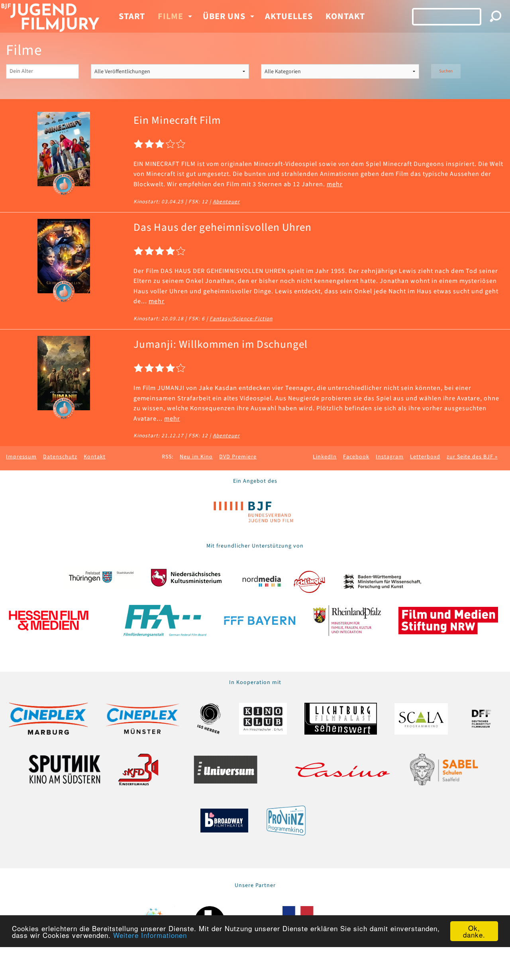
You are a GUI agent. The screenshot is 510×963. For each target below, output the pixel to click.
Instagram (390, 457)
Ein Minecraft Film (177, 120)
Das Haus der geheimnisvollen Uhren (222, 227)
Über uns (224, 16)
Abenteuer (226, 201)
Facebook (356, 457)
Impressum (21, 457)
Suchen (446, 71)
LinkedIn (325, 457)
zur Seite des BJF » (472, 457)
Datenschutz (60, 457)
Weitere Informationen (150, 935)
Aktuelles (289, 16)
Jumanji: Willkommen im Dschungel (220, 344)
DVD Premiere (238, 457)
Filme (170, 16)
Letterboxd (425, 457)
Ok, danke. (474, 931)
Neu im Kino (196, 457)
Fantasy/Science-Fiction (241, 318)
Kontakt (345, 16)
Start (132, 16)
